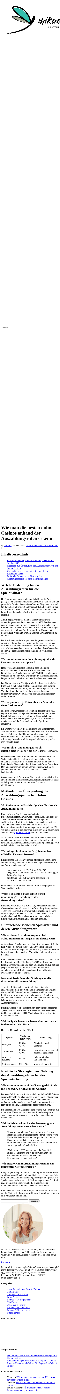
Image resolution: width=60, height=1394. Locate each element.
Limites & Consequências (19, 1299)
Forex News (12, 1297)
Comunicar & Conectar (17, 1294)
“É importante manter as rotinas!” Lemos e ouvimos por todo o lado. (30, 1389)
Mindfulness (12, 1302)
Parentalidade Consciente (18, 1307)
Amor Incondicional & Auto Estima (42, 545)
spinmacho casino (22, 832)
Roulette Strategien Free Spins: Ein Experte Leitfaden (31, 1360)
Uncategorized (13, 1313)
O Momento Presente (17, 1305)
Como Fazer (12, 1292)
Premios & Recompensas (18, 1310)
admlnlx (8, 545)
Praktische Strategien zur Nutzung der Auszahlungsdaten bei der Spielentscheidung (27, 577)
